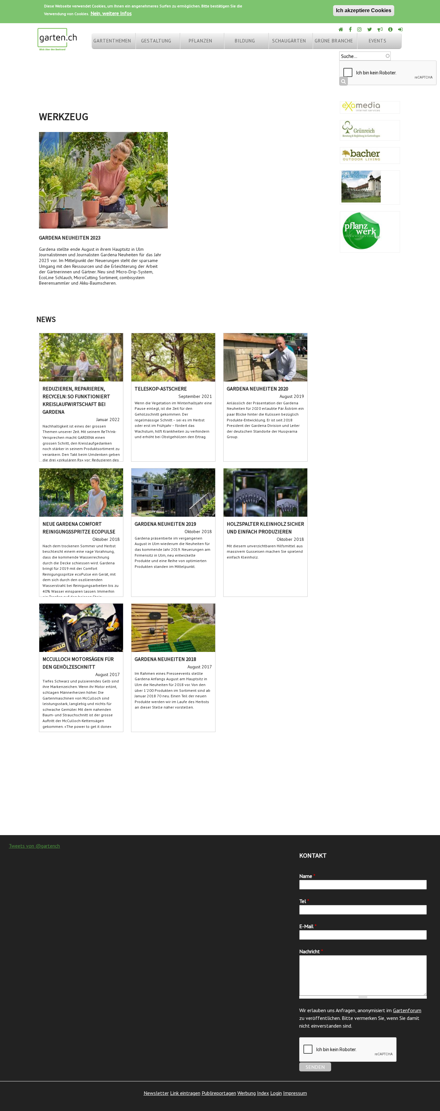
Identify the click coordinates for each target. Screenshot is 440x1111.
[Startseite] (57, 47)
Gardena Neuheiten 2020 (257, 388)
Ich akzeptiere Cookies (363, 10)
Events (378, 41)
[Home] (341, 29)
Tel (304, 901)
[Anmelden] (401, 29)
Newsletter (156, 1093)
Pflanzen (200, 41)
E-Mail (308, 926)
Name (307, 876)
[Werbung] (381, 29)
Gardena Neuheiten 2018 (165, 659)
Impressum (295, 1093)
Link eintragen (185, 1093)
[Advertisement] (220, 784)
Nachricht (311, 951)
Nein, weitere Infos (111, 13)
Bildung (245, 41)
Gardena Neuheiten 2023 (69, 237)
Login (276, 1093)
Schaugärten (289, 41)
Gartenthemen (112, 41)
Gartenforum (407, 1010)
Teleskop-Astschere (161, 388)
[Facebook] (351, 29)
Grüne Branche (334, 41)
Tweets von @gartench (34, 846)
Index (263, 1093)
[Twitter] (370, 29)
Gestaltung (156, 41)
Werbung (246, 1093)
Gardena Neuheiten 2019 (165, 524)
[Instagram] (360, 29)
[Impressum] (391, 29)
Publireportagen (219, 1093)
